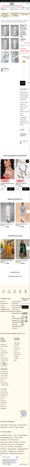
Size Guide (27, 58)
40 (23, 67)
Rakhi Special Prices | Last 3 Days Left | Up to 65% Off (5, 15)
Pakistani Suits (4, 453)
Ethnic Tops (11, 444)
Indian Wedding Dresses (6, 437)
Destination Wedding (18, 20)
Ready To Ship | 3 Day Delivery (25, 14)
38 (23, 64)
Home (2, 20)
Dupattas (22, 442)
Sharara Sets (21, 451)
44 (23, 73)
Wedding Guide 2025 (5, 7)
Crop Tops (3, 446)
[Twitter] (26, 317)
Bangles (22, 427)
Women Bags (12, 425)
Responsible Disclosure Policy (19, 313)
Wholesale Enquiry (16, 326)
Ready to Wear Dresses (6, 442)
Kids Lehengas (18, 446)
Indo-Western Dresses (6, 435)
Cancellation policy (17, 318)
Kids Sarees (3, 449)
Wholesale (18, 7)
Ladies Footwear (22, 425)
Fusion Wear (3, 451)
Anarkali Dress (12, 451)
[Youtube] (26, 320)
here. (10, 464)
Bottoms (16, 442)
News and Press (4, 303)
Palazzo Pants (18, 437)
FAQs (13, 316)
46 (23, 77)
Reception (26, 20)
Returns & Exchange (17, 305)
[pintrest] (22, 324)
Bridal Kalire (3, 444)
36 (23, 60)
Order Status (15, 303)
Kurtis (15, 435)
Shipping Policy (16, 320)
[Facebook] (22, 317)
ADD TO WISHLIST (28, 82)
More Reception (15, 272)
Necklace (11, 427)
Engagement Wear (22, 449)
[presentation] (2, 170)
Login (27, 7)
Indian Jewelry (4, 425)
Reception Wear (12, 449)
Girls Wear (10, 446)
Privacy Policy (15, 309)
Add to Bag (23, 83)
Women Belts (3, 427)
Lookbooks (14, 328)
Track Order (12, 7)
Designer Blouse (23, 435)
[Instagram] (22, 320)
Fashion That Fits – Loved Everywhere (15, 14)
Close (17, 457)
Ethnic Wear (3, 439)
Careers (2, 305)
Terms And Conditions (17, 307)
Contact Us (3, 307)
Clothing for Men (8, 20)
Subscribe (25, 307)
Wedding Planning (5, 309)
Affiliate (23, 7)
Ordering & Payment (17, 322)
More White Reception (15, 276)
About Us (2, 301)
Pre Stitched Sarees (13, 439)
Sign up (2, 8)
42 (23, 70)
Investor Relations (16, 311)
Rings (16, 427)
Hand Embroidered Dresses (17, 453)
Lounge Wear (19, 444)
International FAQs (17, 301)
